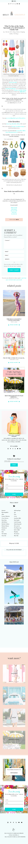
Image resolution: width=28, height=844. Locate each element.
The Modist (4, 533)
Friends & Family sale (11, 88)
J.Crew (15, 516)
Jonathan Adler (17, 518)
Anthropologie (17, 510)
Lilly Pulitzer (4, 522)
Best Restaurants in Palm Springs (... (14, 396)
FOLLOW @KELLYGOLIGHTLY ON (14, 769)
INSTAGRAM (14, 207)
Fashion (18, 32)
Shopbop (16, 531)
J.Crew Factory (5, 518)
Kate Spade (16, 520)
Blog (14, 32)
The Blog (15, 33)
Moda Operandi (13, 82)
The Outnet (16, 533)
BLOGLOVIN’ (14, 211)
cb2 (15, 512)
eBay (3, 514)
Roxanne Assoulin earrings (20, 90)
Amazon (3, 510)
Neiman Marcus (5, 526)
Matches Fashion (5, 524)
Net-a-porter (17, 526)
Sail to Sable (17, 529)
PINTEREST (14, 209)
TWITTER (14, 212)
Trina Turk (4, 535)
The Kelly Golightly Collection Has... (14, 319)
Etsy (15, 514)
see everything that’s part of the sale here (15, 118)
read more (14, 324)
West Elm (16, 535)
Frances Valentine (6, 516)
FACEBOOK (14, 214)
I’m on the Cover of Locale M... (14, 358)
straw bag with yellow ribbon (13, 124)
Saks (3, 531)
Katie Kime (4, 520)
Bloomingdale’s (5, 512)
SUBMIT (14, 464)
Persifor (3, 529)
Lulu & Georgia (17, 522)
